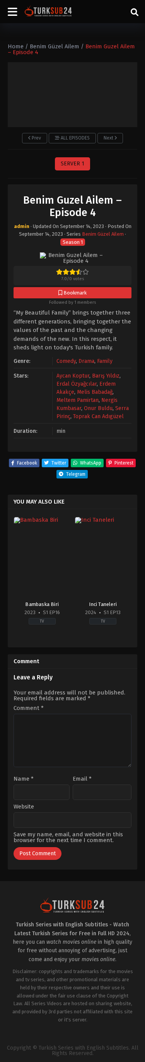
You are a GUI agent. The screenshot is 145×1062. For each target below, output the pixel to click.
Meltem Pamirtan (77, 400)
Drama (86, 361)
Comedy (66, 361)
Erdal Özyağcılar (76, 384)
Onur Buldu (98, 408)
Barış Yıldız (105, 376)
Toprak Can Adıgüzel (98, 416)
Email (82, 779)
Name (24, 779)
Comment (29, 708)
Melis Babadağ (95, 392)
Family (105, 361)
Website (24, 807)
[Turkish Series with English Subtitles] (48, 12)
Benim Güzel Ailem (103, 234)
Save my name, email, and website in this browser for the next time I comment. (68, 837)
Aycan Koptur (72, 376)
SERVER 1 (72, 163)
